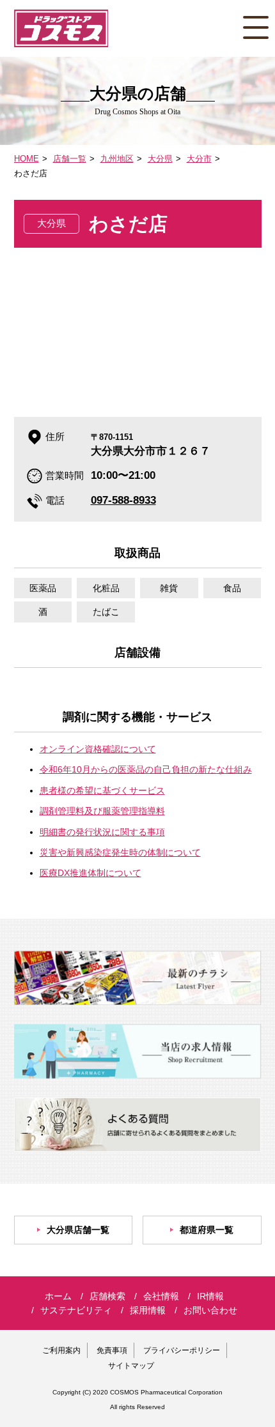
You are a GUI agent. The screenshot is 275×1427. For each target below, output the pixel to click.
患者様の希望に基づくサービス (102, 790)
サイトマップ (131, 1365)
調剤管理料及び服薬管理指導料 (102, 811)
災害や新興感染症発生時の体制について (120, 852)
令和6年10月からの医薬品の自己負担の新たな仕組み (146, 769)
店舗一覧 (69, 158)
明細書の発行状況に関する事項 (102, 832)
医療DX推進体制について (90, 873)
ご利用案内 (61, 1350)
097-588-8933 (123, 500)
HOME (26, 158)
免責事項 (112, 1350)
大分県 (160, 158)
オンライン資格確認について (98, 749)
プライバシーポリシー (181, 1350)
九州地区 (117, 158)
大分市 (199, 158)
